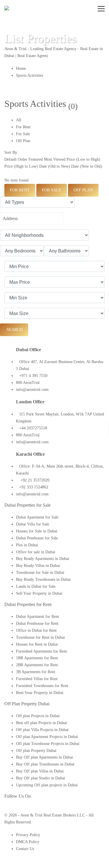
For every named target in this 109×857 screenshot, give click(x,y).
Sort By (10, 152)
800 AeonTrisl (28, 382)
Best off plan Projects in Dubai (41, 723)
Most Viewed (54, 159)
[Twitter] (10, 808)
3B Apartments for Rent (35, 672)
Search (14, 329)
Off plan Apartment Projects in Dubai (47, 737)
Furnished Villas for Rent (37, 679)
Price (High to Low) (21, 166)
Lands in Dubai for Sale (36, 586)
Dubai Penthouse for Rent (37, 623)
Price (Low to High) (83, 159)
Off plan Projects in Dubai (38, 716)
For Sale (23, 134)
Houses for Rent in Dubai (37, 644)
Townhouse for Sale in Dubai (40, 572)
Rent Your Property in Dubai (39, 693)
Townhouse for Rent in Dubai (40, 637)
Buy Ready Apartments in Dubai (42, 558)
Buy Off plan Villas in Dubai (40, 771)
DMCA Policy (27, 842)
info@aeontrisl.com (32, 389)
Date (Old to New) (54, 166)
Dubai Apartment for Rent (37, 616)
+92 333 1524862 (33, 487)
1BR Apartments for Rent (37, 658)
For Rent (23, 127)
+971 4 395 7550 (33, 375)
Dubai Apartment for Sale (37, 517)
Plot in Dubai (27, 545)
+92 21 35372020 (34, 480)
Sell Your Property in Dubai (39, 593)
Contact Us (25, 849)
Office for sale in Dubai (35, 552)
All (18, 120)
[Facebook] (6, 808)
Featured (35, 159)
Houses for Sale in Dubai (36, 531)
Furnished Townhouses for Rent (42, 686)
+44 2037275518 (33, 428)
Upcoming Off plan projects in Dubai (47, 785)
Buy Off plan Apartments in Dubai (44, 757)
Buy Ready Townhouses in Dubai (43, 579)
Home (21, 68)
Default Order (15, 159)
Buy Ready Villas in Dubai (38, 565)
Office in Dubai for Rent (36, 630)
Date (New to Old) (86, 166)
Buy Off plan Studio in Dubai (40, 778)
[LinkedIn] (15, 808)
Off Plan (23, 141)
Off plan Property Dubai (36, 750)
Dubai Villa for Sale (32, 524)
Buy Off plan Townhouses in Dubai (45, 764)
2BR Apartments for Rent (37, 665)
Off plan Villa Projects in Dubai (42, 730)
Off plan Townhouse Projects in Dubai (47, 743)
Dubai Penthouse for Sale (37, 538)
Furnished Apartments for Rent (41, 651)
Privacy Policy (28, 835)
